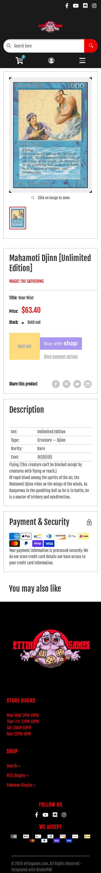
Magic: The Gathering (26, 281)
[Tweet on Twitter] (77, 384)
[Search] (91, 46)
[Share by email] (88, 384)
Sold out (24, 346)
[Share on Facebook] (56, 384)
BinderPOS (44, 869)
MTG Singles (16, 775)
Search (12, 766)
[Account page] (51, 61)
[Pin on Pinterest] (66, 384)
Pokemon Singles (19, 785)
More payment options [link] (61, 356)
